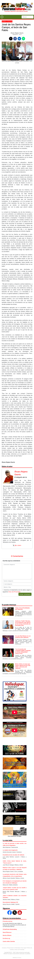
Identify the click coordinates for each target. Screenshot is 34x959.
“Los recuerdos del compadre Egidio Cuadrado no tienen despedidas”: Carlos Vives (23, 651)
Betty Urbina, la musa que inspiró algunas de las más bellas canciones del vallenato (22, 666)
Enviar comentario (25, 594)
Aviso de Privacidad (14, 592)
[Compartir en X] (11, 38)
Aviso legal (23, 947)
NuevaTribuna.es (7, 932)
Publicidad (17, 947)
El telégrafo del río (20, 477)
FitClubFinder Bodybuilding (10, 929)
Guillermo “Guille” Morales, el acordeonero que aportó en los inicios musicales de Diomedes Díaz (22, 623)
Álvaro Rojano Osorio (17, 33)
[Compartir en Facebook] (15, 38)
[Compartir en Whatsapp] (23, 38)
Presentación (10, 947)
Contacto (4, 947)
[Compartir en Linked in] (19, 38)
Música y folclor (7, 21)
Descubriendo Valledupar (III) (10, 902)
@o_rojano (18, 545)
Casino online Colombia (9, 941)
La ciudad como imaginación (10, 850)
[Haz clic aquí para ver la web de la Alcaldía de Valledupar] (14, 691)
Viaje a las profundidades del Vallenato (22, 608)
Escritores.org (6, 938)
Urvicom (19, 957)
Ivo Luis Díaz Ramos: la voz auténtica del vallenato (23, 636)
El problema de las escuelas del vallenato (13, 854)
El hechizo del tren (7, 921)
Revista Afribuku (7, 935)
